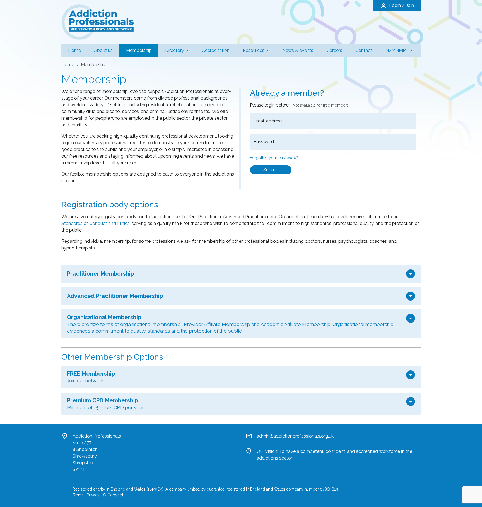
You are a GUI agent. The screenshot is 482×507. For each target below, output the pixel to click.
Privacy (93, 495)
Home (74, 50)
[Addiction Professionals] (97, 21)
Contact (363, 50)
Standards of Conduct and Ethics (95, 223)
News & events (297, 50)
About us (103, 50)
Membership (142, 50)
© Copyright (114, 495)
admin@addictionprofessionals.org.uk (295, 436)
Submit (270, 169)
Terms (78, 495)
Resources (254, 50)
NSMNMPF (397, 50)
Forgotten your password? (274, 157)
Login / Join (397, 6)
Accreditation (216, 50)
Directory (175, 50)
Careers (334, 50)
